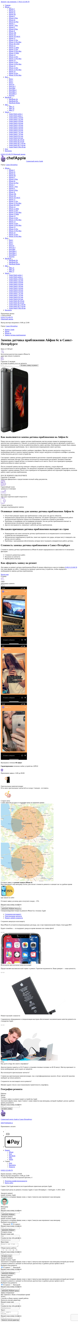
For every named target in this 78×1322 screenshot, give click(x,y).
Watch (7, 273)
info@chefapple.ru (7, 1123)
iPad (6, 238)
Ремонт (7, 1150)
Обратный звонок (19, 154)
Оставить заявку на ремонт (29, 365)
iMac (6, 266)
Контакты (8, 310)
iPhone (7, 168)
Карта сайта (9, 1183)
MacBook (8, 258)
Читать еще (5, 574)
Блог (10, 1163)
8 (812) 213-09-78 (7, 154)
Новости (12, 1167)
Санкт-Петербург (12, 165)
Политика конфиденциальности (16, 1181)
